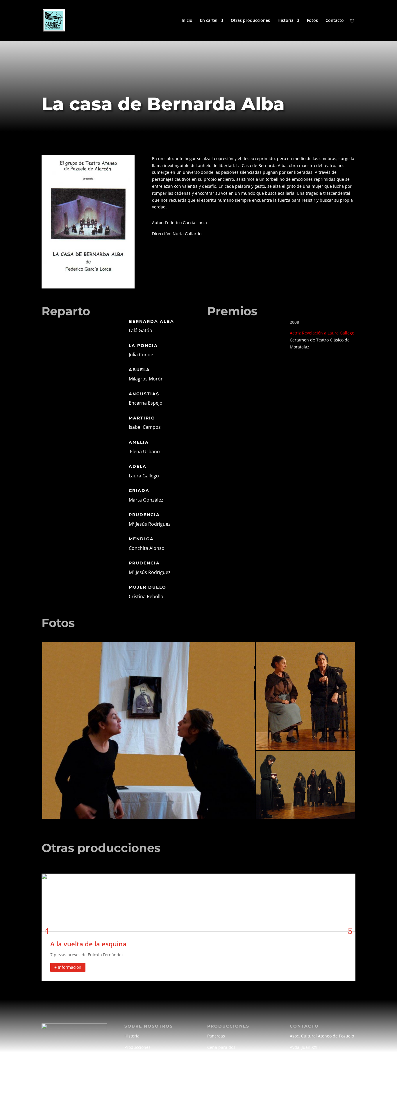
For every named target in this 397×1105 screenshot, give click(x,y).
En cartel (208, 20)
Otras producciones (250, 20)
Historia (286, 20)
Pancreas (216, 1036)
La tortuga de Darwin (227, 1058)
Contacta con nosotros (311, 1077)
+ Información (67, 967)
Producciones (137, 1047)
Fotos (312, 20)
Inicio (187, 20)
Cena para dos (221, 1047)
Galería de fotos (139, 1058)
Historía (132, 1036)
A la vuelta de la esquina (88, 943)
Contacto (335, 20)
